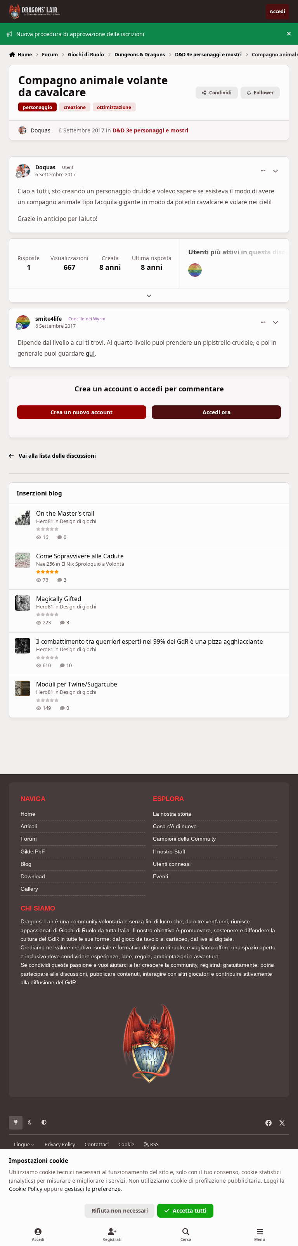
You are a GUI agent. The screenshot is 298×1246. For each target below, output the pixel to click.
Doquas (40, 130)
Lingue (22, 1144)
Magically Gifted (58, 599)
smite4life (48, 318)
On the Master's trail (65, 513)
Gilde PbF (33, 851)
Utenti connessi (172, 864)
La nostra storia (172, 814)
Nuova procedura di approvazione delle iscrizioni (80, 34)
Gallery (29, 889)
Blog (26, 864)
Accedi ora (216, 412)
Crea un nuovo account (81, 412)
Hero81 (44, 521)
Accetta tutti (189, 1210)
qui (90, 353)
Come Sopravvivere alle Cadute (80, 556)
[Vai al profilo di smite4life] (195, 270)
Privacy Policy (60, 1144)
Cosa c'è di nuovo (175, 826)
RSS (154, 1144)
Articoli (29, 826)
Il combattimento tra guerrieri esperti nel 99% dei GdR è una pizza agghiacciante (149, 642)
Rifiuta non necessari (120, 1210)
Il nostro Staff (169, 851)
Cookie (126, 1144)
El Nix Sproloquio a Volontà (92, 563)
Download (33, 876)
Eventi (160, 876)
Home (28, 814)
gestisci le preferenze (92, 1188)
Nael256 (45, 563)
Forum (29, 839)
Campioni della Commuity (184, 839)
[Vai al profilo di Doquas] (22, 130)
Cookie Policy (25, 1188)
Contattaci (97, 1144)
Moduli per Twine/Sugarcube (76, 684)
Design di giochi (78, 521)
